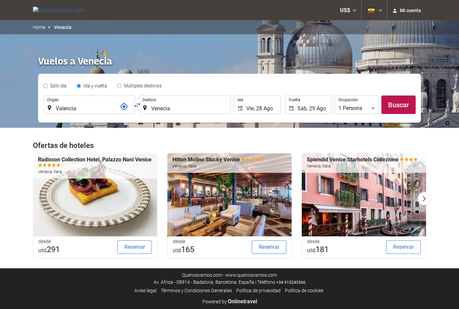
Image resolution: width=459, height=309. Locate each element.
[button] (348, 10)
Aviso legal (145, 290)
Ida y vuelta (95, 85)
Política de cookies (304, 290)
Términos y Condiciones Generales (196, 290)
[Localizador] (124, 106)
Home (39, 27)
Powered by (229, 301)
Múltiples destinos (143, 85)
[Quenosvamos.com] (58, 10)
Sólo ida (58, 85)
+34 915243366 (290, 282)
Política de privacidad (258, 290)
